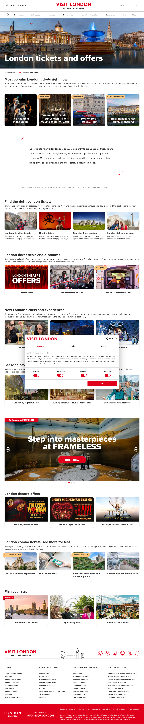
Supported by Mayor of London (40, 714)
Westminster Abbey (80, 691)
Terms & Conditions (119, 709)
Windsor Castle (79, 688)
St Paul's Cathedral (80, 694)
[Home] (8, 15)
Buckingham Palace (81, 676)
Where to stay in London (14, 697)
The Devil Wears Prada (47, 682)
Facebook (137, 653)
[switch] (60, 375)
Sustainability (96, 709)
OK (102, 384)
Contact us (63, 709)
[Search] (137, 5)
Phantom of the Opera (47, 679)
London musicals (11, 691)
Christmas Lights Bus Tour (118, 697)
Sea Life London (79, 682)
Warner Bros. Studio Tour (117, 694)
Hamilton (42, 697)
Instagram (115, 653)
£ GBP (21, 5)
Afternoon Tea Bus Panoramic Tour (121, 685)
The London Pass (79, 697)
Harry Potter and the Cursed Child (52, 691)
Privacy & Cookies (133, 709)
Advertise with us (83, 709)
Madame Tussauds (80, 679)
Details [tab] (72, 346)
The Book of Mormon (47, 685)
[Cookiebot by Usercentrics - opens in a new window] (108, 339)
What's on (8, 676)
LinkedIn (122, 653)
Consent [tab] (40, 346)
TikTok (100, 653)
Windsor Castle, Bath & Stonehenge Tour (123, 673)
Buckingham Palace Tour (117, 688)
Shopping (8, 694)
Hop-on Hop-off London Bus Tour (120, 676)
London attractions (12, 682)
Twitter (130, 653)
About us (72, 709)
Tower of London (79, 685)
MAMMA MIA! (44, 676)
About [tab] (103, 346)
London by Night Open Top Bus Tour (121, 679)
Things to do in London (13, 673)
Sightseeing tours (11, 685)
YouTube (108, 653)
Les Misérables (44, 694)
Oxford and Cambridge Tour (118, 691)
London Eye (77, 673)
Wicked (42, 688)
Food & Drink (9, 688)
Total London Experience (117, 682)
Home (18, 72)
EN (10, 5)
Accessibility (106, 709)
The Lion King (44, 673)
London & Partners (13, 714)
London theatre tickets (13, 679)
